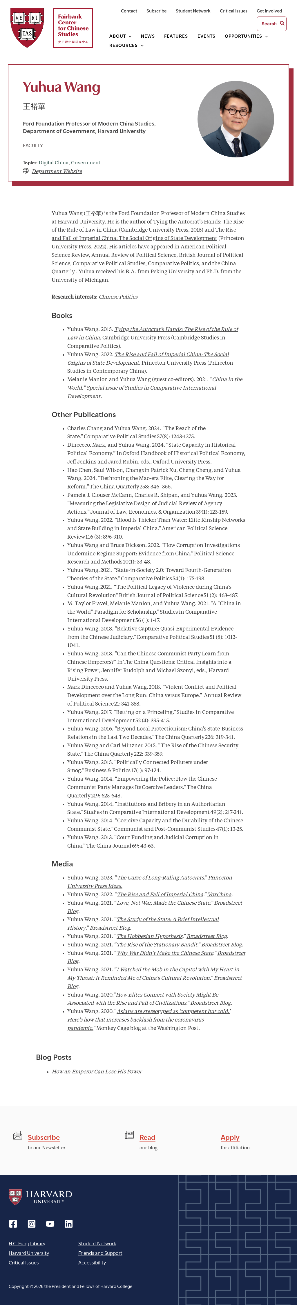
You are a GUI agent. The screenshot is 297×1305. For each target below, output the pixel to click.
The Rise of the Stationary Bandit (157, 945)
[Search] (282, 24)
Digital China (53, 163)
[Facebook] (13, 1223)
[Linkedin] (68, 1223)
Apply (230, 1136)
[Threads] (31, 1223)
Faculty (33, 145)
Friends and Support (100, 1252)
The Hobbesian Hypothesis (149, 936)
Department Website (57, 171)
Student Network (97, 1243)
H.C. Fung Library (27, 1243)
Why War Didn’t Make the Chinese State (165, 953)
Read (147, 1136)
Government (85, 163)
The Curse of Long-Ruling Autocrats (160, 878)
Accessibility (92, 1262)
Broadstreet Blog (110, 928)
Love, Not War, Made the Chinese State (163, 903)
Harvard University (40, 1197)
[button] (129, 35)
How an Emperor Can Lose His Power (97, 1072)
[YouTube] (50, 1223)
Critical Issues (24, 1262)
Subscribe (44, 1136)
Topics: (30, 162)
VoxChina (219, 894)
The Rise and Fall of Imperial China (160, 894)
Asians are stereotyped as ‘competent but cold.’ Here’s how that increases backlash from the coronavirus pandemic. (148, 1020)
